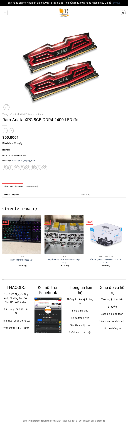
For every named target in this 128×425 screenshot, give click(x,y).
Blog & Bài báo (80, 310)
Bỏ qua (117, 2)
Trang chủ (7, 114)
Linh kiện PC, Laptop (25, 114)
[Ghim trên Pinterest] (27, 167)
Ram (40, 114)
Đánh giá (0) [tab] (31, 186)
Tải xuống (112, 306)
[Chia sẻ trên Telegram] (44, 167)
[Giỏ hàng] (123, 13)
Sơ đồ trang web (80, 318)
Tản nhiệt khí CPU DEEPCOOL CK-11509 (106, 261)
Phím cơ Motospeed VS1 (22, 260)
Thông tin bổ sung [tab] (12, 186)
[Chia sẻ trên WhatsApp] (5, 167)
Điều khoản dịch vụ (80, 325)
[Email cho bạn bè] (22, 167)
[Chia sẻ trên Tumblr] (39, 167)
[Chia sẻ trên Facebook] (10, 167)
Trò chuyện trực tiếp (112, 299)
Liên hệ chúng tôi (112, 328)
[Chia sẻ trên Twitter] (16, 167)
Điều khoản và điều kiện (112, 321)
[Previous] (2, 244)
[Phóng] (6, 107)
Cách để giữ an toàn (112, 313)
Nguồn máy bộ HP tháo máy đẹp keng (64, 261)
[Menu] (5, 12)
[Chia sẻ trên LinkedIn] (33, 167)
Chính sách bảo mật (80, 332)
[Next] (125, 244)
